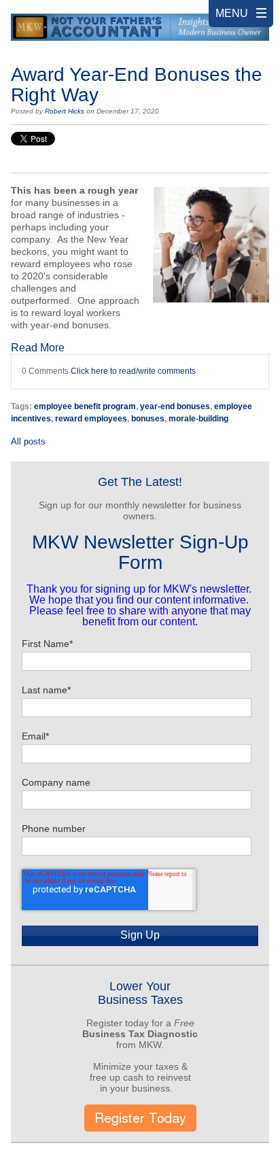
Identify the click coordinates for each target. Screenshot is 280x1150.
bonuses (147, 418)
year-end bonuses (175, 406)
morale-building (198, 418)
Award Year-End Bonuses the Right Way (136, 84)
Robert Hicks (64, 111)
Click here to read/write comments (133, 371)
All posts (28, 441)
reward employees (91, 418)
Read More (38, 347)
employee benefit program (85, 406)
